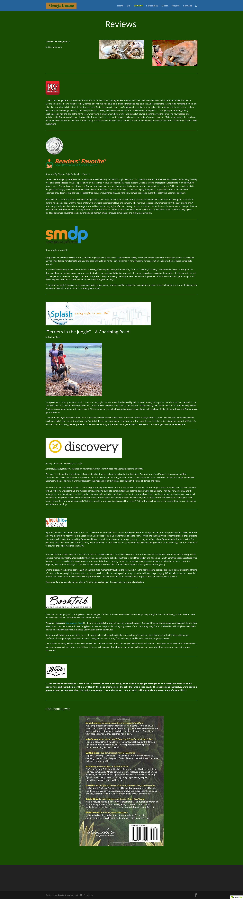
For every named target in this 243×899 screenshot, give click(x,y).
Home (120, 6)
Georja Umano (64, 895)
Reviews (138, 6)
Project (175, 6)
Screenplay (152, 6)
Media (165, 6)
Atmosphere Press (74, 623)
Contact (187, 6)
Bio (128, 6)
